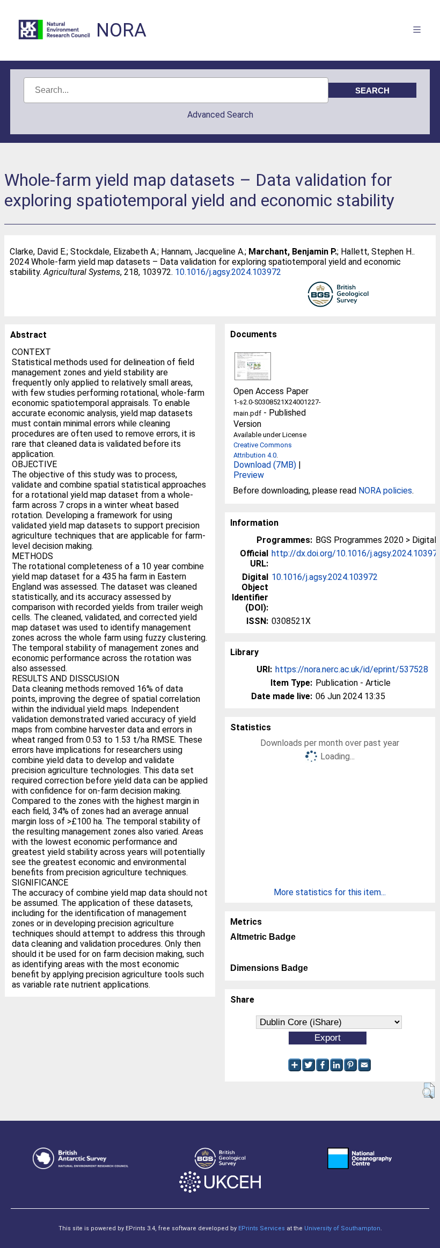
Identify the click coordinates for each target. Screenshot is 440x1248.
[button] (428, 1091)
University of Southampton (342, 1228)
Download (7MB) (264, 465)
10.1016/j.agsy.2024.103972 (228, 272)
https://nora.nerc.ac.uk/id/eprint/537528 (351, 669)
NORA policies (385, 490)
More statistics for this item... (330, 892)
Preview (248, 475)
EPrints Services (261, 1228)
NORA (121, 30)
